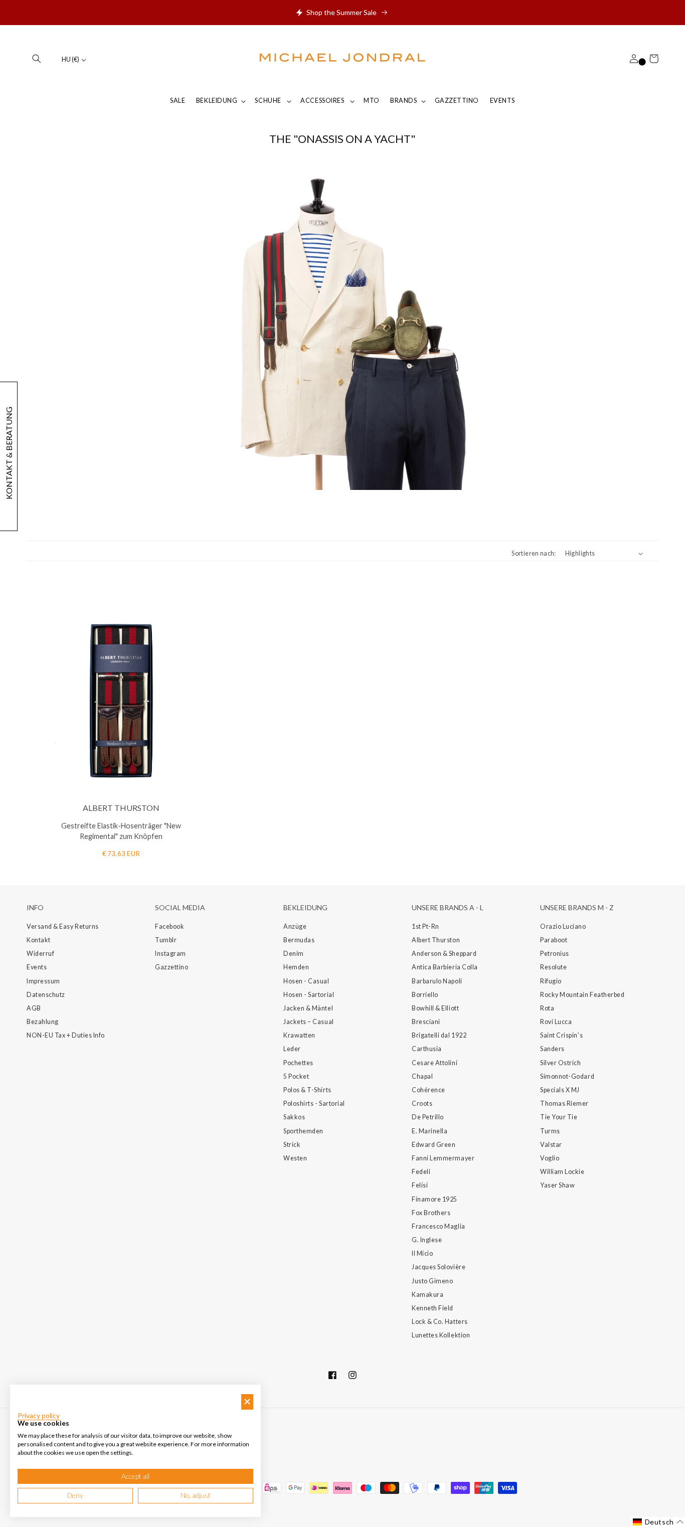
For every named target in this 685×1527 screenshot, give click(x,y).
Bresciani (426, 1022)
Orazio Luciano (563, 926)
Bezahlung (43, 1022)
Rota (547, 1008)
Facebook (169, 926)
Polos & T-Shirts (307, 1090)
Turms (550, 1131)
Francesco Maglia (438, 1226)
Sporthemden (303, 1131)
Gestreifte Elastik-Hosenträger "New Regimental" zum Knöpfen (121, 830)
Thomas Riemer (564, 1103)
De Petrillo (428, 1117)
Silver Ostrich (560, 1063)
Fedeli (421, 1171)
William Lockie (562, 1171)
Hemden (296, 967)
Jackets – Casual (308, 1022)
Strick (291, 1144)
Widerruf (40, 953)
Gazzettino (171, 967)
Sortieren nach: (533, 553)
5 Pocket (296, 1076)
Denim (293, 953)
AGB (34, 1008)
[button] (37, 59)
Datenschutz (46, 994)
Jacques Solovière (438, 1267)
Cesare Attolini (434, 1063)
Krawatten (299, 1035)
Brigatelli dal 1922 (439, 1035)
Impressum (43, 981)
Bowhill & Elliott (435, 1008)
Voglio (549, 1158)
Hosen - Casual (306, 981)
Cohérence (428, 1090)
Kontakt (39, 940)
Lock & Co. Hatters (440, 1321)
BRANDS (403, 100)
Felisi (420, 1185)
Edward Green (433, 1144)
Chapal (422, 1076)
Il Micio (422, 1253)
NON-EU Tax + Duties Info (66, 1035)
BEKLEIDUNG (216, 100)
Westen (295, 1158)
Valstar (551, 1144)
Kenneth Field (432, 1308)
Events (37, 967)
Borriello (425, 994)
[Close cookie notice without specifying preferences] (247, 1402)
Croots (422, 1103)
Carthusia (427, 1049)
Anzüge (294, 926)
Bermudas (298, 940)
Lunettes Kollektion (441, 1335)
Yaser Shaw (557, 1185)
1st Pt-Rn (425, 926)
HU (70, 59)
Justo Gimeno (432, 1281)
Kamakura (427, 1294)
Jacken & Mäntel (308, 1008)
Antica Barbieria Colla (445, 967)
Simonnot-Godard (567, 1076)
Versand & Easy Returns (63, 926)
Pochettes (298, 1063)
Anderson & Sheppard (444, 953)
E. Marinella (429, 1131)
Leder (292, 1049)
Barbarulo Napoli (437, 981)
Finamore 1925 (434, 1199)
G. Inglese (427, 1240)
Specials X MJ (560, 1090)
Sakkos (294, 1117)
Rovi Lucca (556, 1022)
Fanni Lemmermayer (443, 1158)
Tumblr (166, 940)
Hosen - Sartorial (308, 994)
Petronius (554, 953)
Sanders (552, 1049)
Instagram (170, 953)
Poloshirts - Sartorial (314, 1103)
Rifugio (551, 981)
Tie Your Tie (558, 1117)
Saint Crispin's (561, 1035)
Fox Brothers (431, 1213)
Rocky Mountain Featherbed (582, 994)
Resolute (553, 967)
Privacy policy (39, 1415)
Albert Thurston (436, 940)
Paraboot (553, 940)
